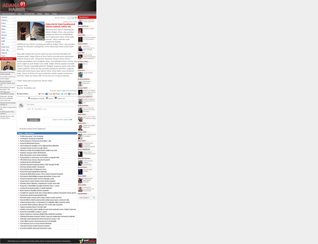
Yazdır (50, 98)
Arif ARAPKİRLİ (82, 193)
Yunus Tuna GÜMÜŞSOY (85, 96)
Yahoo (43, 94)
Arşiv (19, 14)
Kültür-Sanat (5, 47)
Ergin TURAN (82, 114)
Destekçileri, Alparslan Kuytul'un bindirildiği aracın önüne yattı (6, 98)
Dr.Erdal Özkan (82, 167)
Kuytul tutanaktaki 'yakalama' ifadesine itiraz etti (7, 83)
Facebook (74, 94)
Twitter (65, 94)
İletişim (54, 14)
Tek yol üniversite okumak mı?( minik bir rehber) (89, 109)
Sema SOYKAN (82, 44)
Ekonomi (4, 35)
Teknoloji (4, 53)
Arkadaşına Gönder (37, 98)
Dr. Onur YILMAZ (83, 61)
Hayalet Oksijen (88, 72)
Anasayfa (4, 17)
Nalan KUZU (81, 35)
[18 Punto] (73, 17)
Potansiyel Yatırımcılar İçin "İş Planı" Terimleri (88, 48)
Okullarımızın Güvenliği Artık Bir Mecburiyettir (88, 189)
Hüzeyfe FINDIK (82, 88)
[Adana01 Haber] (13, 11)
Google (50, 94)
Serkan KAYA (82, 123)
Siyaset (3, 32)
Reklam (40, 14)
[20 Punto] (76, 17)
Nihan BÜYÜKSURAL (84, 158)
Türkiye (3, 26)
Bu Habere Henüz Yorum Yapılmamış (33, 129)
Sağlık (3, 41)
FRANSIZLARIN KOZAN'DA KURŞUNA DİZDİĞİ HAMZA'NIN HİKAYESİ (89, 146)
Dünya (3, 29)
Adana (35, 76)
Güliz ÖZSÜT (82, 140)
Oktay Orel (81, 70)
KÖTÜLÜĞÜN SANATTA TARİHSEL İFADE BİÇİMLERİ (89, 56)
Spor (2, 44)
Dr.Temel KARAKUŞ (84, 79)
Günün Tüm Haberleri (8, 14)
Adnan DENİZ (82, 185)
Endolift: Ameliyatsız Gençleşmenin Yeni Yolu (89, 100)
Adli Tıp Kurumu (45, 76)
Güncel (3, 23)
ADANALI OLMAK (88, 28)
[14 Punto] (68, 17)
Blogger (58, 94)
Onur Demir (30, 44)
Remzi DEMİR (82, 176)
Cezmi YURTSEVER (84, 149)
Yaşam (3, 56)
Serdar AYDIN (82, 132)
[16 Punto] (70, 17)
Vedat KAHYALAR (83, 26)
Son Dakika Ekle (29, 14)
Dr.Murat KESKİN (83, 105)
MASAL (85, 64)
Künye (47, 14)
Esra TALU (81, 52)
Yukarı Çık (61, 98)
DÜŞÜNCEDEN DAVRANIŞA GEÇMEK (88, 180)
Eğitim (3, 38)
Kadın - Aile (5, 50)
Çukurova (4, 20)
